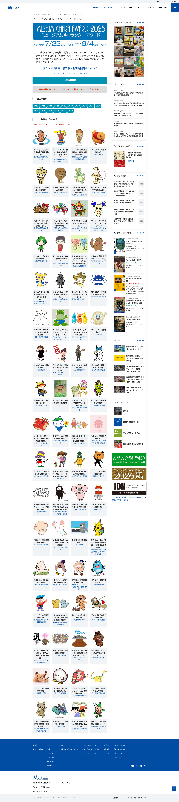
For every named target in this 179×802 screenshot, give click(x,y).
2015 (35, 110)
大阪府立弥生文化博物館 (79, 409)
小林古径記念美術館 (41, 337)
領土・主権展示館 (60, 693)
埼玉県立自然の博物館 (41, 545)
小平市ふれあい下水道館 (60, 548)
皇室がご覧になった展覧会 (133, 444)
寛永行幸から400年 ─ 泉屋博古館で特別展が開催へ (128, 125)
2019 (77, 105)
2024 (42, 105)
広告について (118, 753)
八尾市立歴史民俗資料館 (60, 442)
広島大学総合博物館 (98, 405)
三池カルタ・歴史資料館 (79, 229)
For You (106, 753)
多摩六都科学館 (99, 585)
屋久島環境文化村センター (98, 727)
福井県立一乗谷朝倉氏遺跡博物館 (60, 623)
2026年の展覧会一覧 (130, 422)
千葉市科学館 (41, 512)
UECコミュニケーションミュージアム (98, 229)
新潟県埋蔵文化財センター (79, 300)
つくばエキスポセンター (98, 298)
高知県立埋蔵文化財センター (41, 229)
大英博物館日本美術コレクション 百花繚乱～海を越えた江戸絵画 (135, 302)
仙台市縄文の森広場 (41, 192)
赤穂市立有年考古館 (98, 192)
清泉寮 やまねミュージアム (98, 262)
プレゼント (150, 7)
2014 (42, 110)
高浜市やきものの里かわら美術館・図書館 (60, 513)
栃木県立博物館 (79, 620)
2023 (49, 105)
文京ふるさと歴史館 (98, 620)
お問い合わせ (118, 757)
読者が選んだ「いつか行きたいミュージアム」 (135, 347)
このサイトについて (120, 745)
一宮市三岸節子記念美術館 (60, 264)
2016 (98, 105)
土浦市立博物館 (60, 726)
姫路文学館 (41, 370)
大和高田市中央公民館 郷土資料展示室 (41, 730)
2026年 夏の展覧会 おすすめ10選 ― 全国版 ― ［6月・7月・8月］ (135, 379)
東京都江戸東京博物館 (79, 476)
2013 (49, 110)
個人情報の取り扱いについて (137, 798)
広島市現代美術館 (41, 261)
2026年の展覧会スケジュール (68, 749)
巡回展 (125, 411)
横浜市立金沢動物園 (79, 509)
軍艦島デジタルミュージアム (79, 659)
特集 (130, 7)
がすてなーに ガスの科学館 (79, 338)
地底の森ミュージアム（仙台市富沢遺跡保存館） (79, 587)
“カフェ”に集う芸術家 (133, 260)
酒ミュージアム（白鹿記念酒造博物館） (41, 661)
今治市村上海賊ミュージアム (60, 373)
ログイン (106, 745)
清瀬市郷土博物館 (98, 658)
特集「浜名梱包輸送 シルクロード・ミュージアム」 (134, 390)
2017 (91, 105)
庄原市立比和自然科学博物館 (41, 158)
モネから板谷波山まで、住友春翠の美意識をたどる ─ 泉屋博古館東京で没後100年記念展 (129, 104)
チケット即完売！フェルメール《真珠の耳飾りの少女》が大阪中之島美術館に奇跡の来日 (128, 135)
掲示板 (49, 765)
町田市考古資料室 (98, 476)
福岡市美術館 (41, 693)
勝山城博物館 (98, 509)
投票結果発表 (70, 80)
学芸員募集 (162, 7)
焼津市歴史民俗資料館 (79, 195)
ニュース (139, 7)
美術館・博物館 (107, 7)
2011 (63, 110)
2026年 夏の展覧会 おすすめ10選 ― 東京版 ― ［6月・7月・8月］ (135, 369)
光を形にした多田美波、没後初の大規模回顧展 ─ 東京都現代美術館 (128, 94)
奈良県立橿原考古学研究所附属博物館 (79, 158)
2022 (56, 105)
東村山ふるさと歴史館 (41, 476)
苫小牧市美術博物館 (79, 695)
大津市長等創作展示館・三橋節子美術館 (60, 160)
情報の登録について (120, 749)
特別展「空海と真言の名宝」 (134, 280)
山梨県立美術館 (79, 370)
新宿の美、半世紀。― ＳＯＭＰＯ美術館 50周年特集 (134, 358)
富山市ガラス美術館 (98, 370)
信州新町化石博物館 (98, 693)
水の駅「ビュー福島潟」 (61, 585)
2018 (84, 105)
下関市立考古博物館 (60, 192)
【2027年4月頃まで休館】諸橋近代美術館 (98, 442)
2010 (70, 110)
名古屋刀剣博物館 (60, 655)
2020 (70, 105)
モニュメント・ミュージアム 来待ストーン (60, 338)
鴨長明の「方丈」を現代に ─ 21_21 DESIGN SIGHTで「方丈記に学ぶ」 (128, 114)
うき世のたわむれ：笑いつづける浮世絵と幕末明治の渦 (134, 155)
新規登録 (106, 749)
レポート (122, 7)
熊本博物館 (79, 545)
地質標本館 (60, 478)
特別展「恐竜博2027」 (133, 319)
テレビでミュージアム (131, 433)
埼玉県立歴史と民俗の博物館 (60, 229)
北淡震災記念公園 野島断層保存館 (41, 621)
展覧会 (95, 7)
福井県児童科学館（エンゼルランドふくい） (41, 303)
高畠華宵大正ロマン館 (79, 729)
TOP (34, 14)
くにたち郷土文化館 (41, 405)
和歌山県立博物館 (79, 443)
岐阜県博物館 (98, 154)
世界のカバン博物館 (41, 585)
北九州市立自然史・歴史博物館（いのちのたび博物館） (98, 552)
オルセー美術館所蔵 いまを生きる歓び (135, 242)
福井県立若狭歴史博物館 (41, 444)
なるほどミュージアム (89, 753)
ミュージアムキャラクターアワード (48, 14)
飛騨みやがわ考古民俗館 (60, 300)
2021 (63, 105)
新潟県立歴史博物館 (79, 266)
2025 (35, 105)
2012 (56, 110)
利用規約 (115, 798)
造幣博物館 (98, 334)
